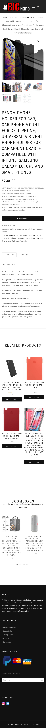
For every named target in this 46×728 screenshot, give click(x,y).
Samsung (39, 238)
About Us (6, 638)
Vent (21, 241)
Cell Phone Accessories (27, 17)
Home (5, 17)
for (34, 235)
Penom (27, 238)
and (10, 235)
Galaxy (38, 235)
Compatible (23, 235)
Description (9, 255)
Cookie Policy (8, 631)
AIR (7, 235)
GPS (3, 238)
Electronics (13, 17)
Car (13, 235)
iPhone (13, 238)
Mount (21, 238)
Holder (8, 238)
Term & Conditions (9, 627)
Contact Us (7, 642)
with (25, 241)
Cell (17, 235)
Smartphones (7, 241)
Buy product (24, 218)
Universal (15, 241)
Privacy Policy (8, 635)
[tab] (9, 254)
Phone (33, 238)
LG (18, 238)
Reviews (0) (24, 255)
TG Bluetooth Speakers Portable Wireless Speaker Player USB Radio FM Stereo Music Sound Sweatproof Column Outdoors (34, 543)
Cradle (30, 235)
